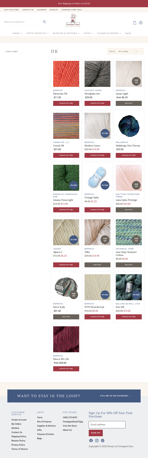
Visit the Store (11, 10)
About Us (67, 430)
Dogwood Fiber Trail (72, 10)
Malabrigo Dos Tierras (128, 145)
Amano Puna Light (63, 199)
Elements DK (60, 93)
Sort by (112, 51)
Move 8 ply (59, 307)
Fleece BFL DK (61, 359)
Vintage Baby (92, 197)
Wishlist (54, 10)
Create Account (18, 419)
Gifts (87, 33)
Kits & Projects (37, 33)
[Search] (42, 22)
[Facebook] (90, 440)
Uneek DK (58, 145)
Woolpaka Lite (92, 93)
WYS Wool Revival (94, 307)
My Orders (16, 424)
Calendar (41, 10)
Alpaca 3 (57, 252)
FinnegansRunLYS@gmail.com (77, 421)
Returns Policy (18, 440)
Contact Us (28, 10)
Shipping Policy (18, 436)
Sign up (95, 433)
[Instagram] (96, 440)
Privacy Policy (18, 445)
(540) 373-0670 (70, 417)
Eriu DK (120, 307)
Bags (128, 33)
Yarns (16, 33)
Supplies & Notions (65, 33)
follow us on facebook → (115, 396)
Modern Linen (92, 145)
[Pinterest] (102, 440)
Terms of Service (19, 449)
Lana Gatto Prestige (126, 199)
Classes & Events (108, 33)
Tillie (87, 252)
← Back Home (11, 52)
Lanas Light (122, 93)
